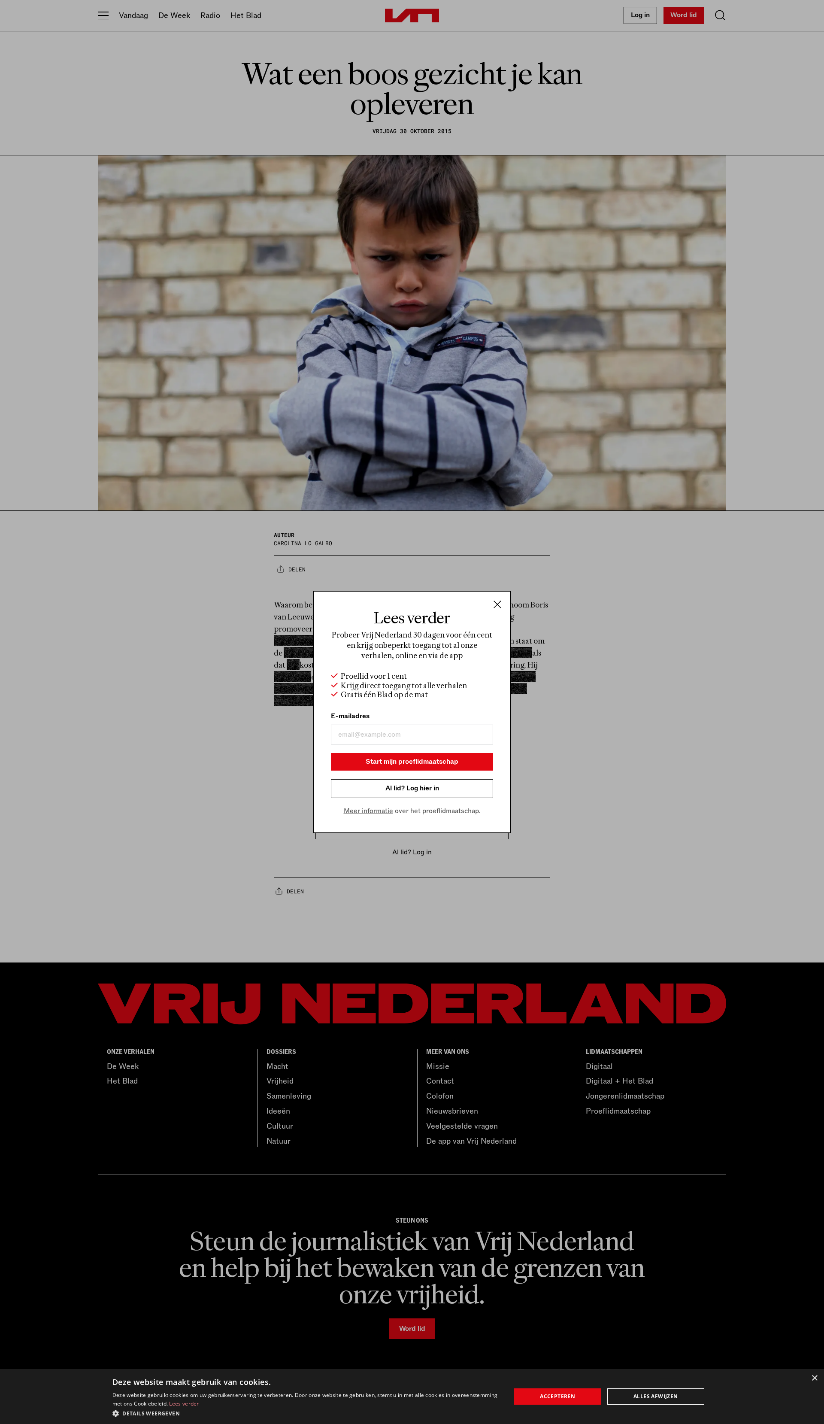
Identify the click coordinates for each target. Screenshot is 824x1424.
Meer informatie (368, 811)
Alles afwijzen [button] (655, 1396)
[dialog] (412, 1396)
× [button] (814, 1378)
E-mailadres (350, 716)
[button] (305, 1413)
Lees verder (184, 1403)
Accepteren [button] (557, 1396)
